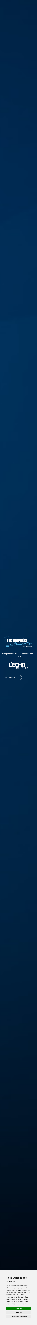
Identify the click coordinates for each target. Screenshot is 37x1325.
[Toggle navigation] (34, 3)
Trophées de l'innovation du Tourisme (19, 3)
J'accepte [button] (18, 1308)
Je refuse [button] (19, 1312)
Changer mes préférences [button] (18, 1316)
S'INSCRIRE (12, 677)
